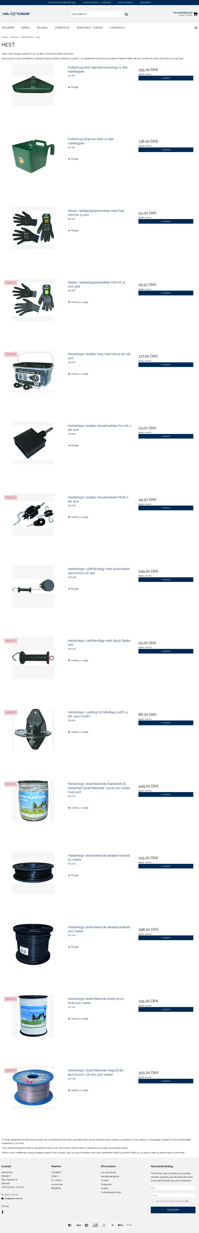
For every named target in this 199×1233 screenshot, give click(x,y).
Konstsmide (56, 1184)
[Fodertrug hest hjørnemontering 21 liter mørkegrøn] (33, 95)
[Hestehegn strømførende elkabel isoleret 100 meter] (33, 954)
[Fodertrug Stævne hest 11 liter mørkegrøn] (33, 166)
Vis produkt (165, 78)
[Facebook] (2, 1212)
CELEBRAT (56, 1172)
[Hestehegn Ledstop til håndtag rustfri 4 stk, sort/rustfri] (33, 739)
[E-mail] (173, 1195)
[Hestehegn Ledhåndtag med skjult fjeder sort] (33, 668)
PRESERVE (56, 1188)
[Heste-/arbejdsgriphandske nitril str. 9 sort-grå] (33, 310)
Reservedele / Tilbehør (90, 28)
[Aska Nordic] (16, 14)
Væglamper (7, 28)
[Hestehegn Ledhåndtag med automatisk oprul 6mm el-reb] (33, 596)
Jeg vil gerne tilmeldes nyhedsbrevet (176, 1200)
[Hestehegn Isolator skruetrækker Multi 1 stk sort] (33, 525)
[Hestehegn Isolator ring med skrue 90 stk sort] (33, 381)
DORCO (55, 1176)
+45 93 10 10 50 (10, 1194)
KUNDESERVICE (117, 28)
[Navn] (173, 1187)
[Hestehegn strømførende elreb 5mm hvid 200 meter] (33, 1026)
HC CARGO (56, 1180)
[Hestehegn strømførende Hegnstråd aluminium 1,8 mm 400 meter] (33, 1098)
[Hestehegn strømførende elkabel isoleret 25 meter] (33, 883)
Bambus (25, 28)
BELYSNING (42, 28)
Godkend (173, 1210)
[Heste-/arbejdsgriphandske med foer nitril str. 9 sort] (33, 238)
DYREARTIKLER (62, 28)
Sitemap (5, 1206)
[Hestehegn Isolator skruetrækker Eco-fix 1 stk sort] (33, 453)
